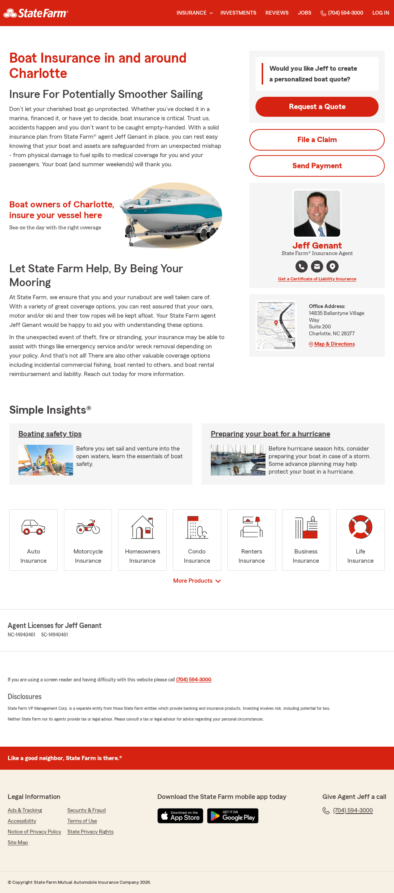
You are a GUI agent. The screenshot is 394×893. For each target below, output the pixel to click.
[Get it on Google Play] (233, 815)
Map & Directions (334, 344)
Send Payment (317, 166)
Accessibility (22, 821)
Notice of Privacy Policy (34, 832)
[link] (36, 13)
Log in (380, 13)
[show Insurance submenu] (210, 13)
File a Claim (317, 140)
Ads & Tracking (25, 810)
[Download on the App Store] (180, 815)
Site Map (18, 842)
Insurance (192, 13)
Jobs (304, 13)
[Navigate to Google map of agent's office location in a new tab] (332, 266)
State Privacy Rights (90, 832)
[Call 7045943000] (302, 266)
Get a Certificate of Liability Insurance (317, 279)
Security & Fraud (86, 810)
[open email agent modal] (317, 267)
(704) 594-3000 (345, 13)
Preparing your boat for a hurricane (270, 434)
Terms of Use (82, 821)
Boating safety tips (50, 434)
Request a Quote (317, 107)
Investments (238, 13)
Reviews (277, 13)
